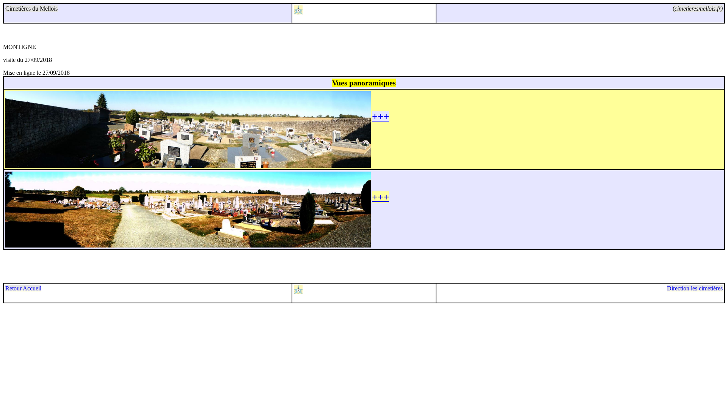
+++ (380, 116)
